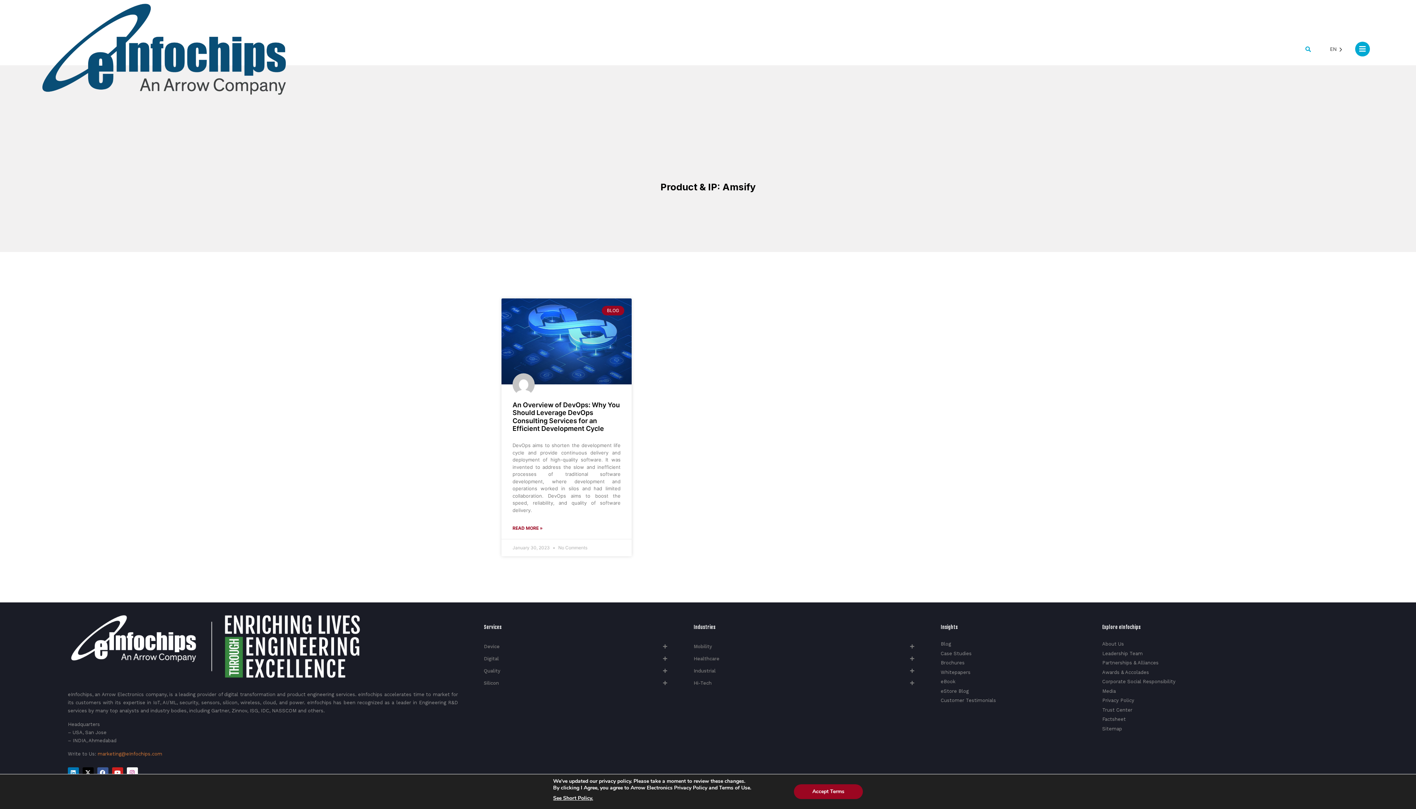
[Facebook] (102, 772)
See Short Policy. (573, 798)
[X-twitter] (88, 772)
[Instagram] (132, 772)
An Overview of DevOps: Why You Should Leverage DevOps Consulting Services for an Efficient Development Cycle (566, 417)
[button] (1308, 49)
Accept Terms (828, 791)
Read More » (528, 528)
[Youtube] (117, 772)
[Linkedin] (73, 772)
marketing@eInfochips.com (130, 754)
